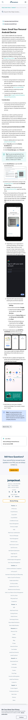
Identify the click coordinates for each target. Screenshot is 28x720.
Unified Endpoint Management (14, 559)
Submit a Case (14, 470)
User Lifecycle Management (14, 562)
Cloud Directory (14, 511)
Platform (13, 505)
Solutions (13, 565)
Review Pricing (14, 501)
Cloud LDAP (14, 514)
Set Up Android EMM (8, 443)
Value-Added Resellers (14, 625)
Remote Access (14, 541)
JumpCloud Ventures (14, 679)
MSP (14, 607)
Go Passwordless (14, 583)
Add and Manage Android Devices (11, 441)
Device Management (14, 523)
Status (14, 700)
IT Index (14, 643)
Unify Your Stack (14, 595)
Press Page (14, 673)
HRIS (14, 529)
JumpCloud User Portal (9, 142)
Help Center (14, 694)
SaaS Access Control (14, 544)
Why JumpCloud (14, 598)
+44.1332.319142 (15, 487)
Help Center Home (6, 7)
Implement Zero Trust (14, 586)
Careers (14, 670)
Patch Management (14, 538)
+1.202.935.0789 (16, 483)
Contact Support (14, 688)
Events (14, 634)
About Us (13, 658)
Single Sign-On (14, 553)
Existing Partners (14, 613)
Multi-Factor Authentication (14, 532)
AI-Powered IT (14, 571)
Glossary (14, 697)
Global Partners (14, 616)
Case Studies (14, 649)
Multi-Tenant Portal (14, 610)
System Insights (14, 556)
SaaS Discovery (14, 547)
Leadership (14, 664)
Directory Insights (14, 526)
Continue (21, 717)
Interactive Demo (14, 646)
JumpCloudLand (14, 655)
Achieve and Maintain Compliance (14, 568)
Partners (13, 604)
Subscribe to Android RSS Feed (10, 24)
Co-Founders (14, 667)
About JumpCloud (14, 661)
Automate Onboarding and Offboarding (14, 574)
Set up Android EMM (18, 87)
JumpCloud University (14, 652)
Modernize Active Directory (14, 589)
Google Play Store (8, 183)
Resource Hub (14, 631)
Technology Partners (14, 619)
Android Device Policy (9, 58)
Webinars (14, 637)
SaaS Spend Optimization (14, 550)
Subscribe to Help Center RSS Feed (11, 21)
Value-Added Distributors (14, 622)
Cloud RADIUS (14, 517)
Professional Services (14, 691)
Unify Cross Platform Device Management (14, 592)
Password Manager (14, 535)
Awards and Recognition (14, 676)
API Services (14, 508)
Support (13, 685)
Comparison (14, 601)
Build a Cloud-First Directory (14, 577)
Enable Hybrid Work (14, 580)
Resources (13, 628)
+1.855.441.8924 (14, 485)
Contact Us (14, 682)
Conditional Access (14, 520)
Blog (14, 640)
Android (14, 7)
